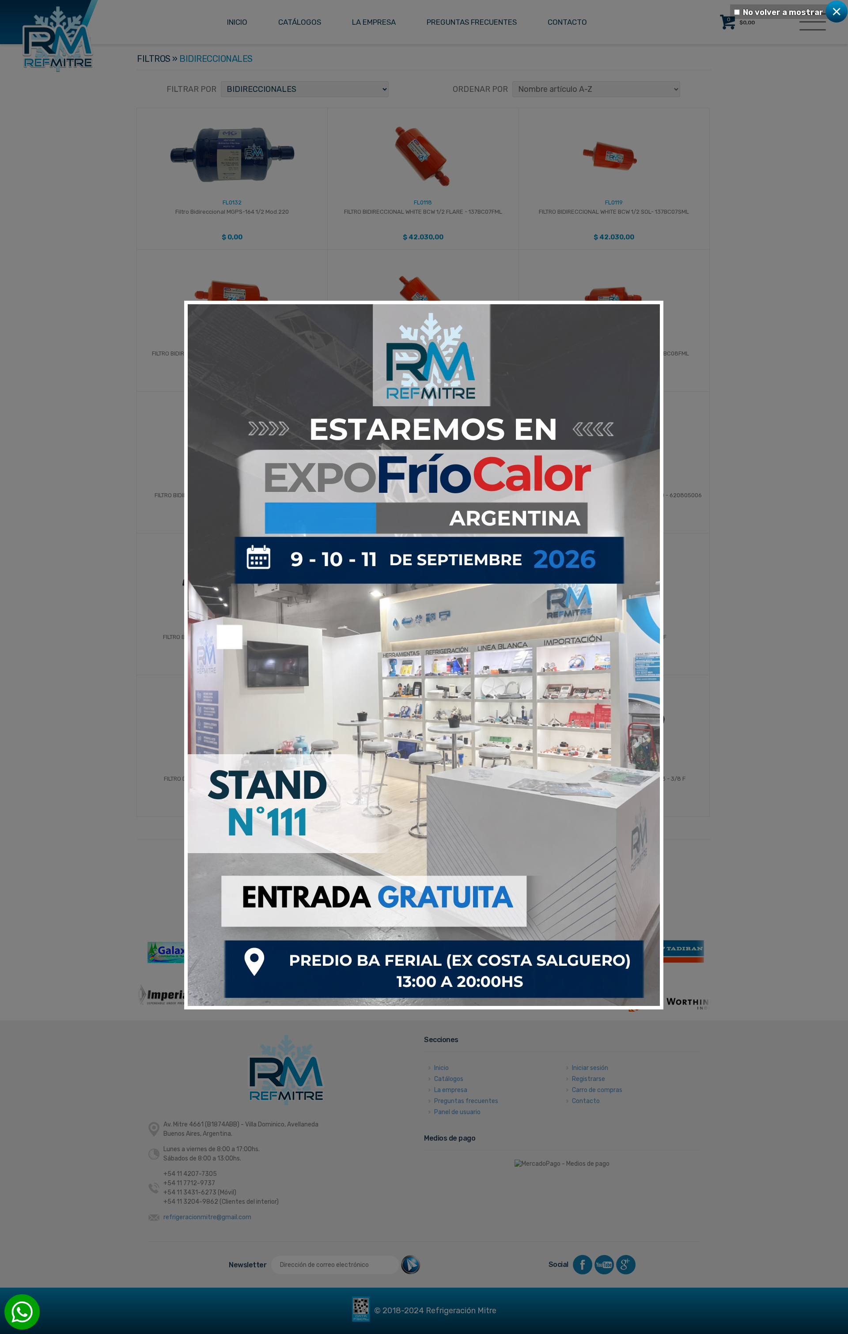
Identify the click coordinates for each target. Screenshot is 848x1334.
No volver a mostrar (783, 12)
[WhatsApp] (22, 1312)
